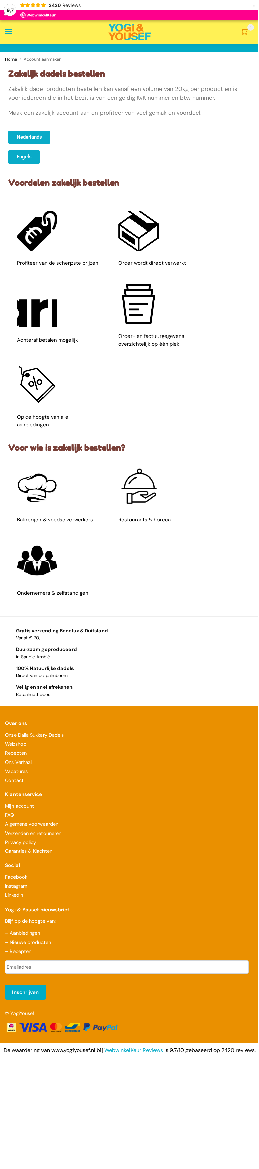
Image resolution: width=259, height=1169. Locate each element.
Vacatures (16, 771)
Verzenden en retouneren (34, 833)
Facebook (16, 877)
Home (11, 59)
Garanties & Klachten (28, 851)
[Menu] (15, 32)
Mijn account (19, 806)
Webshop (15, 744)
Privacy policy (20, 842)
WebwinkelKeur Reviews (133, 1050)
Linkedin (14, 895)
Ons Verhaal (18, 762)
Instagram (16, 886)
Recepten (16, 753)
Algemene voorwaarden (31, 824)
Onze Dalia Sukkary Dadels (34, 735)
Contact (14, 780)
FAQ (9, 815)
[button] (246, 32)
